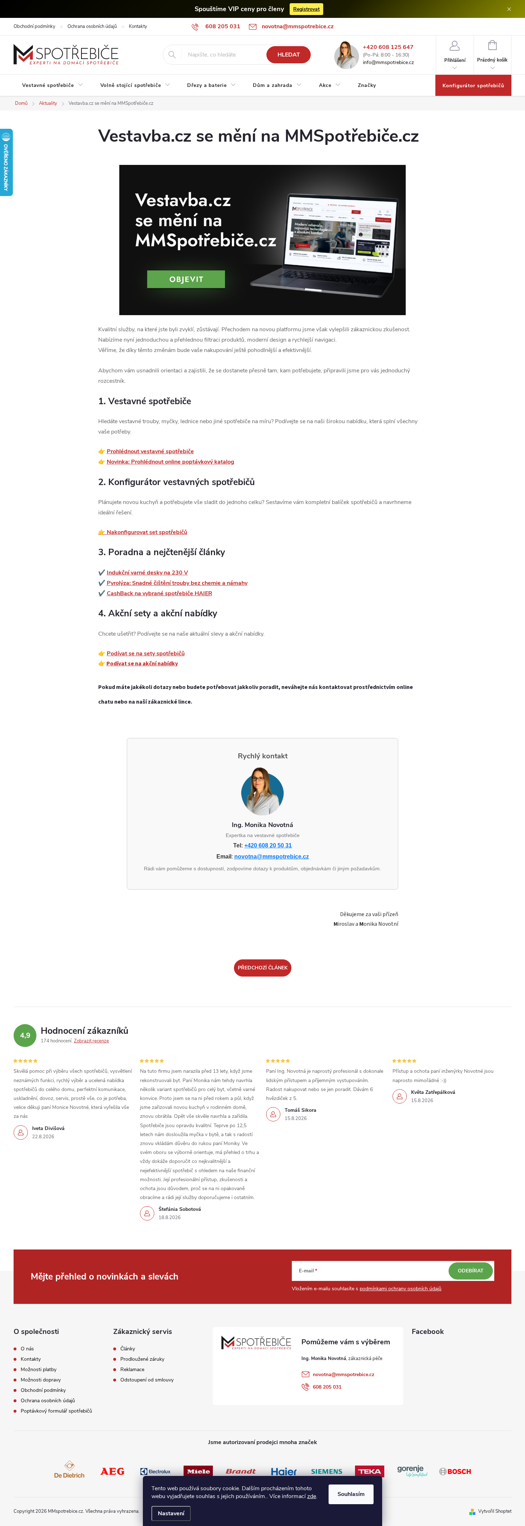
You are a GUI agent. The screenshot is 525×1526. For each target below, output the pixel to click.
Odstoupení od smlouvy (147, 1380)
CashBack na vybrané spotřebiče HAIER (159, 593)
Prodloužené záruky (142, 1359)
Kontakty (138, 26)
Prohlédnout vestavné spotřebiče (150, 451)
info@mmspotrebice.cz (388, 63)
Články (127, 1349)
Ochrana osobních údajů (92, 26)
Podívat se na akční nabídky (142, 663)
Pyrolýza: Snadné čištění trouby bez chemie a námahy (177, 583)
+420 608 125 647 (388, 47)
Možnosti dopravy (41, 1380)
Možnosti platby (38, 1370)
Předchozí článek (263, 967)
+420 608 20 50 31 (268, 845)
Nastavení (171, 1513)
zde (311, 1496)
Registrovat (306, 9)
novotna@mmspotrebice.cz (271, 857)
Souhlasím (351, 1494)
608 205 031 (327, 1387)
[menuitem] (53, 85)
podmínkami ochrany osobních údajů (400, 1288)
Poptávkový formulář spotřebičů (56, 1411)
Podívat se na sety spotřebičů (146, 653)
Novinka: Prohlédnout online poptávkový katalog (170, 462)
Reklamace (132, 1370)
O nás (27, 1349)
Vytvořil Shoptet (494, 1511)
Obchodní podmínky (34, 26)
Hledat (289, 55)
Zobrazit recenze (91, 1041)
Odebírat (471, 1270)
